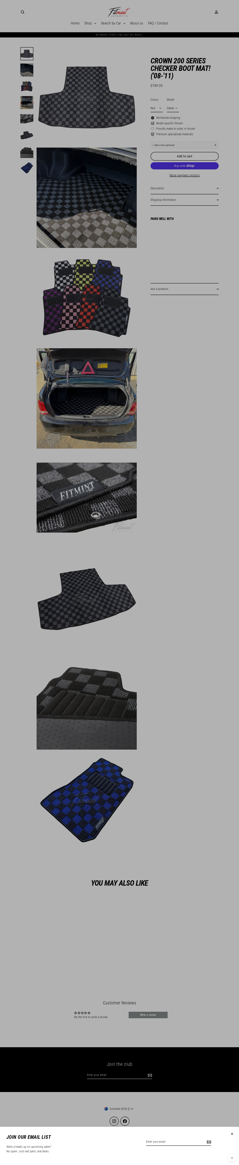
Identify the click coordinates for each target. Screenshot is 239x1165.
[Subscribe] (208, 1142)
